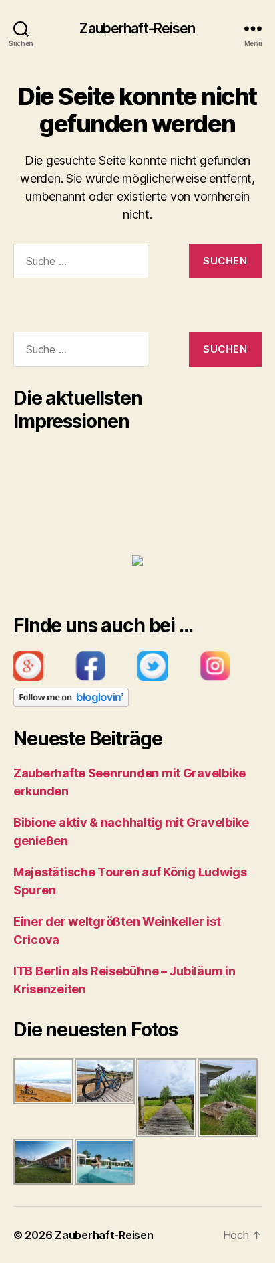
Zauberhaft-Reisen (137, 28)
